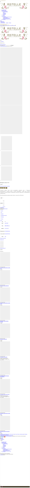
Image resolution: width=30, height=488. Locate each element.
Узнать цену (2, 239)
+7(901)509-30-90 (3, 0)
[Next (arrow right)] (1, 485)
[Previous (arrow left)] (0, 485)
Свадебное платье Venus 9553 (4, 394)
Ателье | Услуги (4, 16)
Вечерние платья (4, 10)
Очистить (4, 206)
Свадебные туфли (5, 11)
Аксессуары (4, 443)
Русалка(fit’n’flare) (7, 233)
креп (5, 236)
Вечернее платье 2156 (3, 238)
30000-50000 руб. (7, 225)
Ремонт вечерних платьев (6, 18)
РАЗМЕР (1, 203)
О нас (4, 15)
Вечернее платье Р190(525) (4, 285)
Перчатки (4, 13)
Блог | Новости (3, 19)
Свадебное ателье (5, 17)
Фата (3, 12)
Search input (1, 45)
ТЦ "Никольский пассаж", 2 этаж (4, 24)
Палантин (4, 14)
